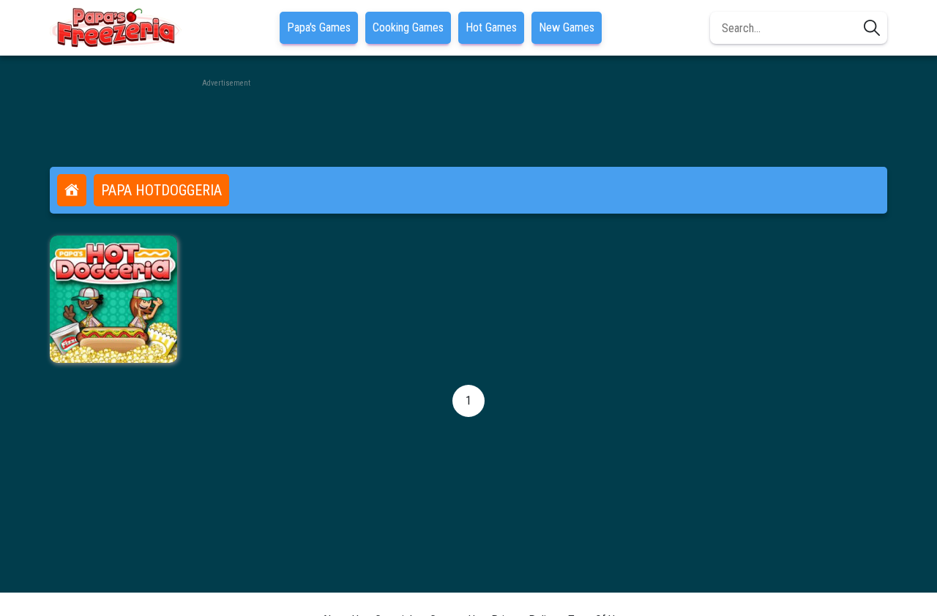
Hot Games (491, 27)
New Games (566, 27)
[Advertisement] (468, 123)
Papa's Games (319, 27)
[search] (871, 28)
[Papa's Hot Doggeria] (113, 299)
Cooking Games (408, 27)
